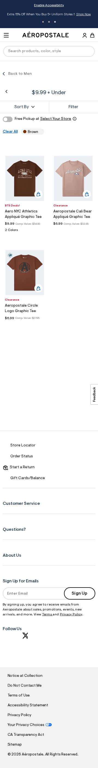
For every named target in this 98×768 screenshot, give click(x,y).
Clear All (10, 132)
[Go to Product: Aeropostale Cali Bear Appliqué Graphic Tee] (73, 230)
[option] (25, 178)
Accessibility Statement (28, 705)
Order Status (21, 456)
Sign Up (79, 593)
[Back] (6, 91)
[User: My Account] (84, 36)
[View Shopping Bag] (92, 35)
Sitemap (15, 745)
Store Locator (22, 445)
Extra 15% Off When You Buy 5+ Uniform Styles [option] (49, 15)
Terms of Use (19, 696)
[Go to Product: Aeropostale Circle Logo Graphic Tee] (25, 325)
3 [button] (55, 21)
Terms (47, 614)
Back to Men (20, 74)
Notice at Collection (25, 676)
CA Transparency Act (26, 735)
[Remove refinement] (40, 132)
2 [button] (49, 21)
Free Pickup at (43, 119)
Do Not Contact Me (25, 686)
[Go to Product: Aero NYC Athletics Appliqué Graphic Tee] (25, 231)
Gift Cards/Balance (27, 478)
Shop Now (83, 14)
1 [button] (43, 21)
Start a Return (21, 467)
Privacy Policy (71, 614)
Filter (73, 107)
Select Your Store (55, 119)
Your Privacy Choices (26, 725)
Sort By (21, 107)
